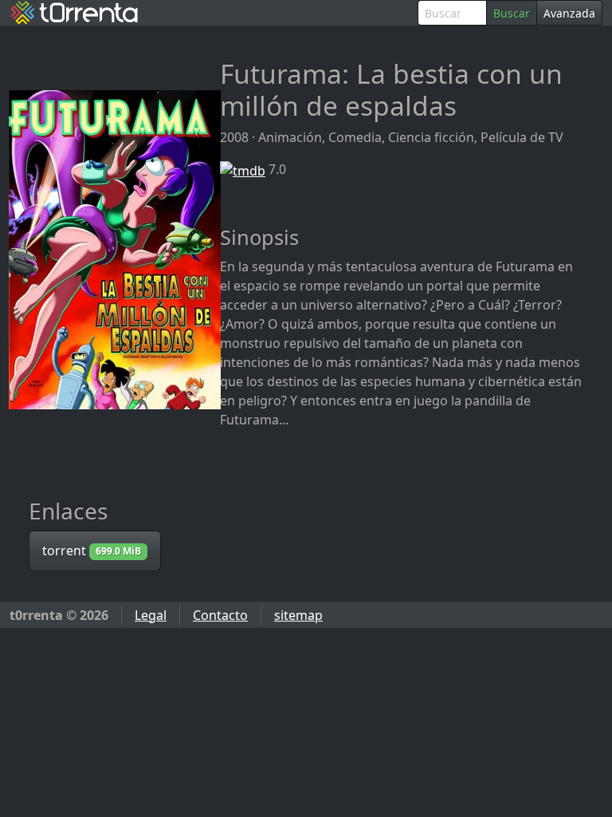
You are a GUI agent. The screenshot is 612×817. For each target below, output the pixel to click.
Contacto (220, 615)
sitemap (298, 615)
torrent (91, 550)
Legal (151, 615)
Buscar (511, 13)
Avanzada (569, 13)
